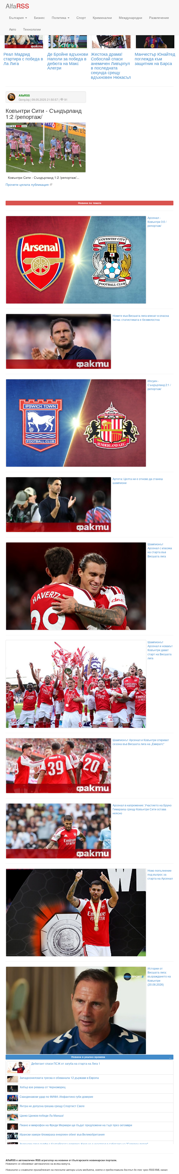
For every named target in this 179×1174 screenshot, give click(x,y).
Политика (59, 17)
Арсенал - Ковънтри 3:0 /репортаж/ (157, 222)
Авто (12, 29)
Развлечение (159, 17)
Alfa (17, 5)
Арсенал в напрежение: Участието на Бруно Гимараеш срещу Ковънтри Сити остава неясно (142, 809)
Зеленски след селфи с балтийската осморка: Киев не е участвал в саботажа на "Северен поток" (84, 1144)
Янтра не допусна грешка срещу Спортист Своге (52, 1106)
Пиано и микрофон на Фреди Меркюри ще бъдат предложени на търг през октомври (76, 1125)
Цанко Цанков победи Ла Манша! (42, 1115)
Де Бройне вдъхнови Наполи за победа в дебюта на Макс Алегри (67, 61)
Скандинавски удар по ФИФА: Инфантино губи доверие (56, 1096)
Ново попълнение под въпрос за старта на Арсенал (160, 874)
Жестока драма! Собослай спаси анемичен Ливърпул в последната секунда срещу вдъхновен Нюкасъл (111, 65)
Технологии (32, 29)
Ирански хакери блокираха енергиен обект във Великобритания (62, 1134)
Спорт (81, 17)
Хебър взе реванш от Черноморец (42, 1087)
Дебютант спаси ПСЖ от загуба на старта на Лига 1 (65, 1063)
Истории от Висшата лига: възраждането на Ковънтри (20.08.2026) (159, 976)
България (17, 17)
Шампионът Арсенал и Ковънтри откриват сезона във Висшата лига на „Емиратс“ (141, 742)
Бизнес (39, 17)
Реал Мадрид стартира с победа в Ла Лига (23, 58)
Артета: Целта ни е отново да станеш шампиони (138, 481)
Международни (130, 17)
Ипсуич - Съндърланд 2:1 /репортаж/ (159, 385)
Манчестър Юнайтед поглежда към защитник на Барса (155, 58)
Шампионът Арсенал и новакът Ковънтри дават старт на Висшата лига (160, 650)
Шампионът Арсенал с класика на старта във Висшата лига (160, 550)
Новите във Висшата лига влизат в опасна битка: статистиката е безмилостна (141, 317)
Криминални (102, 17)
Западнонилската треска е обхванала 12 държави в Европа (59, 1078)
